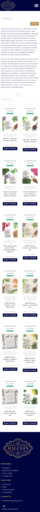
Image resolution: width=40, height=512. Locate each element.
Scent (15, 136)
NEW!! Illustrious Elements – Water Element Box (30, 360)
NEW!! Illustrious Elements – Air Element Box (30, 248)
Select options (10, 148)
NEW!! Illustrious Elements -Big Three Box (10, 413)
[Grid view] (18, 94)
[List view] (22, 94)
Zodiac (10, 189)
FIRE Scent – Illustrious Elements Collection (30, 141)
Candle (10, 134)
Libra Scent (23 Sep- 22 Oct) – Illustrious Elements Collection (30, 194)
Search (34, 24)
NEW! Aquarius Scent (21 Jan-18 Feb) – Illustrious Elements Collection (10, 249)
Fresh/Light (5, 135)
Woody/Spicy (30, 137)
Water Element (31, 355)
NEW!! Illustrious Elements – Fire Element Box (30, 305)
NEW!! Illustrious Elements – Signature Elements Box (10, 359)
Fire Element (34, 134)
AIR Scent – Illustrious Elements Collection (10, 139)
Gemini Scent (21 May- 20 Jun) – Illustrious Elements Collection (10, 194)
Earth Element (12, 296)
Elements (15, 134)
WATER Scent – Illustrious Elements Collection (30, 413)
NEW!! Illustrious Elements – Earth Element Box (10, 305)
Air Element (5, 134)
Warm (34, 136)
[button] (36, 5)
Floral (25, 241)
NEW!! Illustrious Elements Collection (10, 135)
